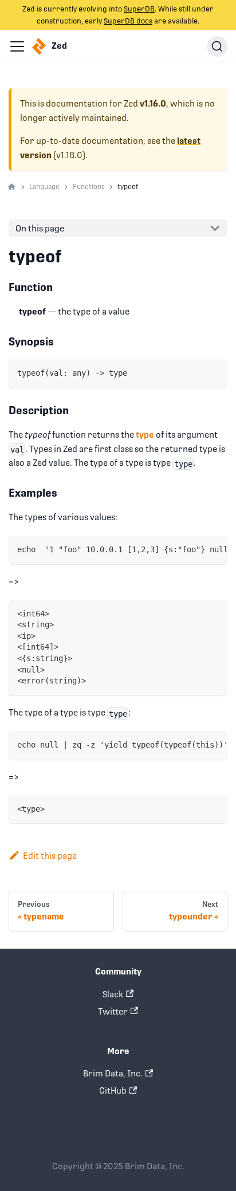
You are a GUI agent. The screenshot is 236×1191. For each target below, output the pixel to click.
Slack (113, 994)
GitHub (113, 1090)
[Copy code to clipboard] (214, 373)
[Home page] (12, 187)
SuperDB (139, 9)
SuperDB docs (128, 21)
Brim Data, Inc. (113, 1073)
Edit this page (50, 855)
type (145, 434)
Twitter (113, 1011)
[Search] (217, 46)
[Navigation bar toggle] (17, 46)
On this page (39, 228)
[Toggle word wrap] (195, 549)
